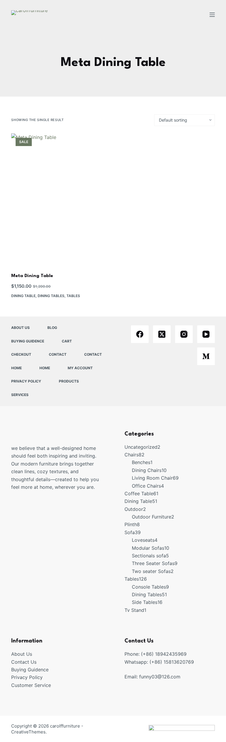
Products (69, 381)
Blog (52, 327)
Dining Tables (51, 296)
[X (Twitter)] (162, 334)
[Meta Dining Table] (60, 199)
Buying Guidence (27, 341)
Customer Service (31, 685)
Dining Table (23, 296)
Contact (58, 354)
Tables (73, 296)
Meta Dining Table (32, 276)
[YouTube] (206, 334)
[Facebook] (140, 334)
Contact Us (23, 662)
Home (16, 368)
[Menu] (212, 14)
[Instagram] (184, 334)
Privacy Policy (26, 381)
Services (20, 394)
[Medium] (206, 356)
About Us (20, 327)
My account (80, 368)
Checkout (21, 354)
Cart (67, 341)
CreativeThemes (28, 732)
